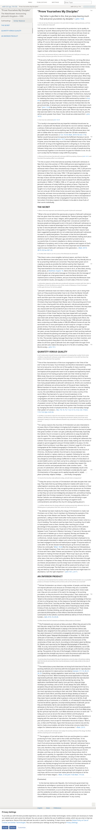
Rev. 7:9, (59, 410)
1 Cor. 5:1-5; (71, 410)
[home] (2, 2)
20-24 (56, 617)
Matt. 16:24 (58, 547)
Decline (12, 827)
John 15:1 (52, 347)
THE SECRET (5, 25)
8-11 (75, 572)
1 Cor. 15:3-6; (64, 135)
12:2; (42, 412)
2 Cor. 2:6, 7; (79, 410)
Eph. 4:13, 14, (49, 617)
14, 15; (64, 410)
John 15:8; (70, 775)
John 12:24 (46, 107)
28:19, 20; (41, 250)
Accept (5, 827)
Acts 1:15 (82, 135)
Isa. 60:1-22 (48, 250)
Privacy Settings (72, 823)
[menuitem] (2, 2)
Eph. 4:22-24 (48, 412)
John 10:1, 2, (70, 572)
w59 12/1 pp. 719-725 (9, 7)
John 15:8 (80, 19)
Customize (22, 827)
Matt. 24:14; (83, 248)
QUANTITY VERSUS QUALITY (11, 31)
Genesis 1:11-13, (78, 671)
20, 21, (86, 671)
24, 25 (40, 673)
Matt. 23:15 (81, 727)
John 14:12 (56, 120)
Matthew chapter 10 (56, 271)
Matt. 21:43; (63, 775)
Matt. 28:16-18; (73, 135)
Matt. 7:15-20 (79, 775)
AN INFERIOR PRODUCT (9, 36)
